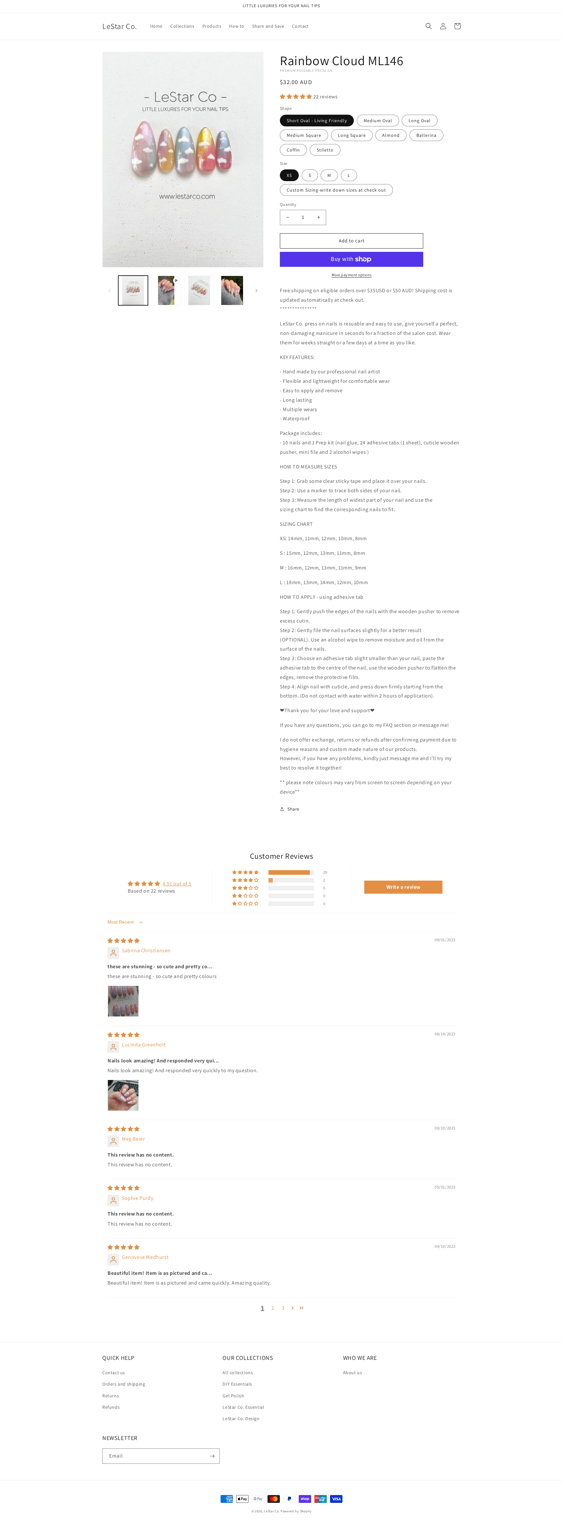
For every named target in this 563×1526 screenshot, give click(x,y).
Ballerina (426, 135)
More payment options (352, 274)
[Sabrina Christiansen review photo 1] (123, 1001)
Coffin (293, 150)
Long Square (352, 135)
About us (352, 1372)
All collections (238, 1372)
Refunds (111, 1407)
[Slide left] (109, 290)
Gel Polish (233, 1396)
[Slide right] (256, 290)
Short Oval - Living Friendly (317, 120)
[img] (124, 940)
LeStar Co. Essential (243, 1407)
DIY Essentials (237, 1384)
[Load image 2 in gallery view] (199, 290)
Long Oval (420, 120)
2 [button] (272, 1307)
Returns (110, 1396)
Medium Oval (378, 120)
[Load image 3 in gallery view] (232, 290)
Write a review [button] (403, 887)
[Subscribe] (212, 1456)
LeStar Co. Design (241, 1418)
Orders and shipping (123, 1384)
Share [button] (293, 809)
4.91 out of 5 (177, 883)
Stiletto (325, 150)
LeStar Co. (272, 1511)
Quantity (288, 204)
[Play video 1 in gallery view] (166, 290)
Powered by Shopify (296, 1511)
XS (289, 175)
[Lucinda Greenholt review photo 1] (123, 1095)
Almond (391, 135)
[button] (429, 26)
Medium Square (304, 135)
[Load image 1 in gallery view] (133, 290)
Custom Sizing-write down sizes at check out (336, 190)
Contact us (113, 1372)
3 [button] (283, 1307)
